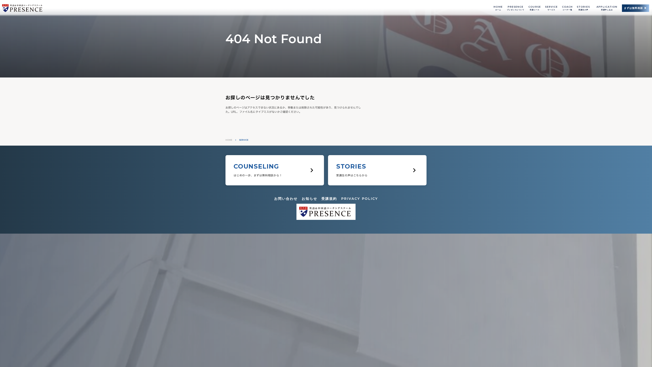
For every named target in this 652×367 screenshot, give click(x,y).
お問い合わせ (286, 199)
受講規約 (329, 199)
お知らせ (309, 199)
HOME (228, 140)
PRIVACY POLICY (359, 199)
